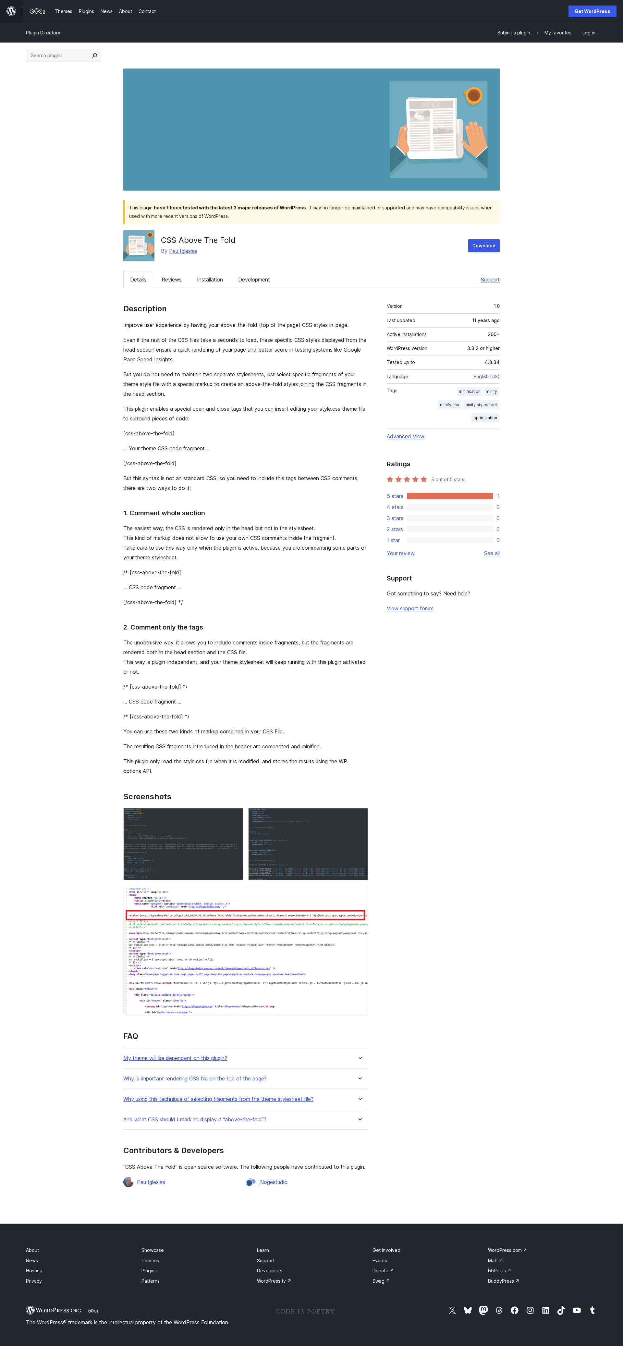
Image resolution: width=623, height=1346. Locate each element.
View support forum (410, 608)
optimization (485, 417)
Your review (401, 553)
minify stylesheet (480, 404)
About (32, 1250)
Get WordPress (592, 11)
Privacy (34, 1281)
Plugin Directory (43, 32)
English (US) (487, 376)
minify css (449, 404)
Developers (269, 1270)
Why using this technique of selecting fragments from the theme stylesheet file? (218, 1099)
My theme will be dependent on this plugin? (175, 1058)
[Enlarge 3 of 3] (359, 894)
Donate (383, 1270)
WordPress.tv (274, 1281)
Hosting (34, 1270)
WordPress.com (507, 1250)
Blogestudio (273, 1182)
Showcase (152, 1250)
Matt (495, 1260)
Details (138, 279)
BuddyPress (503, 1281)
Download (483, 245)
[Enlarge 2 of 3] (359, 817)
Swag (381, 1281)
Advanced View (405, 436)
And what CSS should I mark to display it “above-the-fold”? (194, 1119)
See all (492, 553)
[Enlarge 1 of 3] (234, 817)
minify (491, 391)
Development (254, 279)
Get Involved (386, 1250)
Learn (263, 1250)
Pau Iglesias (183, 251)
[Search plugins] (94, 55)
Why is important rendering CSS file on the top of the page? (195, 1079)
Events (380, 1260)
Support (490, 279)
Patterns (150, 1281)
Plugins (149, 1270)
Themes (150, 1260)
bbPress (499, 1270)
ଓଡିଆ (93, 1311)
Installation (210, 279)
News (32, 1260)
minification (470, 391)
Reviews (172, 279)
